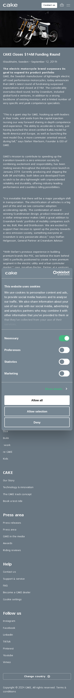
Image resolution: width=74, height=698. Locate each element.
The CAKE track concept (17, 494)
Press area (9, 529)
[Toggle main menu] (68, 5)
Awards (7, 543)
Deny (37, 422)
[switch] (64, 350)
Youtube (8, 655)
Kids (5, 458)
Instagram (9, 621)
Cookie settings (12, 599)
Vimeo (7, 662)
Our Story (8, 480)
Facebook (9, 628)
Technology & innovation (18, 487)
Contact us (49, 5)
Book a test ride (12, 501)
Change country (34, 676)
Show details (53, 388)
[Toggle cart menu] (62, 5)
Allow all (37, 400)
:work (6, 445)
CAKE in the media (14, 536)
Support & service (14, 578)
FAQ (5, 585)
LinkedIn (8, 634)
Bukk (6, 438)
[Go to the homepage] (10, 5)
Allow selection (37, 411)
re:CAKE (7, 451)
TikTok (7, 641)
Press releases (12, 522)
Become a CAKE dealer (17, 592)
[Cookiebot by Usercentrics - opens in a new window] (53, 273)
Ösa (5, 431)
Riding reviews (12, 550)
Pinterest (8, 648)
